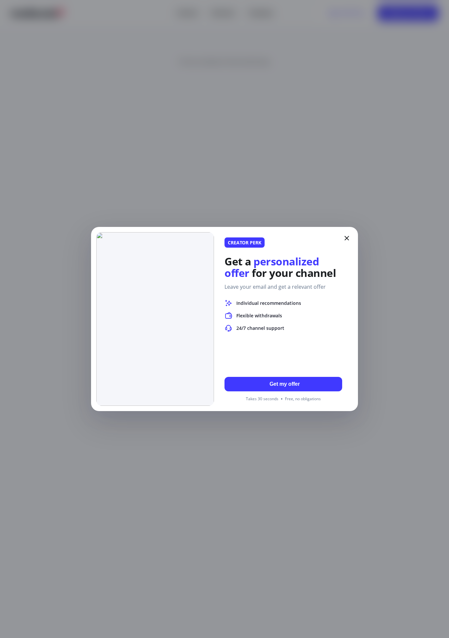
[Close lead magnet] (346, 238)
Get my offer (285, 384)
